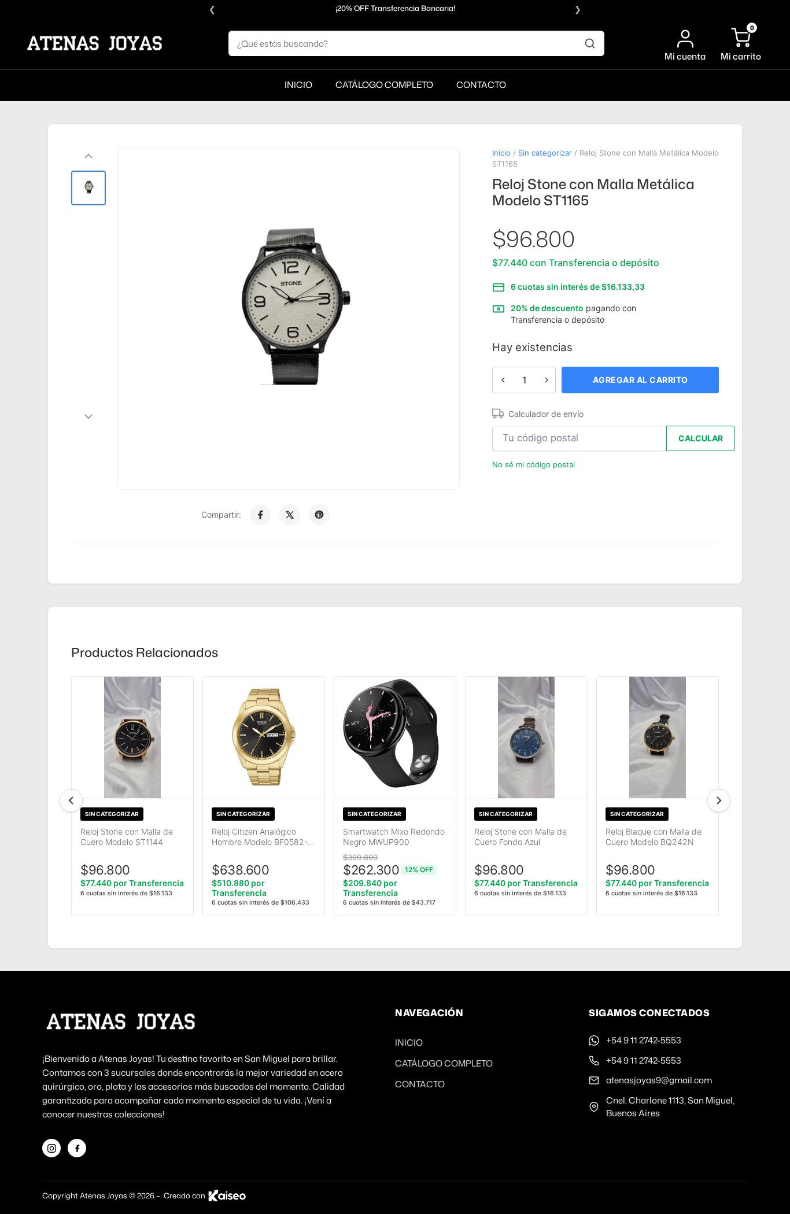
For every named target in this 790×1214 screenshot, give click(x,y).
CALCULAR (700, 438)
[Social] (51, 1148)
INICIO (298, 85)
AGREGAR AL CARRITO (640, 380)
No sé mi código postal (533, 464)
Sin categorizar (545, 152)
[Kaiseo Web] (227, 1195)
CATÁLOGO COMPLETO (384, 85)
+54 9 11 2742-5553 (643, 1040)
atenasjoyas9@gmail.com (659, 1080)
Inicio (501, 152)
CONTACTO (481, 85)
